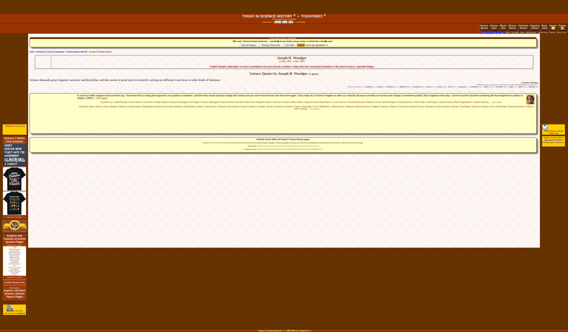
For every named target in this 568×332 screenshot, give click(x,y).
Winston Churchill (281, 102)
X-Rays (529, 106)
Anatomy (158, 106)
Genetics (252, 106)
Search (553, 25)
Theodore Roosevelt (271, 45)
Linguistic (462, 87)
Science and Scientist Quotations (220, 143)
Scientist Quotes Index (14, 282)
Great (439, 87)
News (523, 33)
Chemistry (122, 106)
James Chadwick (14, 254)
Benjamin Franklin (264, 102)
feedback (21, 313)
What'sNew (503, 26)
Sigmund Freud (310, 102)
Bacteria (178, 106)
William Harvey (14, 257)
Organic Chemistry (380, 106)
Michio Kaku (420, 102)
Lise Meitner (14, 269)
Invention (289, 106)
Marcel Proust (14, 256)
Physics (393, 106)
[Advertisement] (284, 6)
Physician (403, 106)
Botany (200, 106)
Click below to (14, 288)
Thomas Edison (227, 102)
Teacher (454, 106)
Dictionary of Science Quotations (50, 52)
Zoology (303, 109)
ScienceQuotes (484, 26)
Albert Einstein (121, 102)
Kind (450, 87)
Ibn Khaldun (14, 272)
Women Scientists (516, 106)
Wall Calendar (531, 33)
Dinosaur (222, 106)
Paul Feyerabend (14, 264)
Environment (233, 106)
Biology (113, 106)
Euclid (14, 274)
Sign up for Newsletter (553, 140)
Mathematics (325, 106)
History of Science (275, 106)
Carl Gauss (14, 262)
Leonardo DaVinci (405, 102)
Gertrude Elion (15, 251)
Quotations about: (86, 106)
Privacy (552, 33)
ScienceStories (513, 26)
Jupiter (297, 106)
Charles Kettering (481, 102)
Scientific (499, 87)
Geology (261, 106)
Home (507, 33)
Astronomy (168, 106)
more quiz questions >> (317, 45)
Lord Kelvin (148, 102)
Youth (295, 109)
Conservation (210, 106)
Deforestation (135, 106)
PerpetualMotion (535, 26)
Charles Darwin (161, 102)
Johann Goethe (445, 102)
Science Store (543, 33)
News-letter (545, 26)
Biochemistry (189, 106)
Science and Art (443, 106)
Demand (390, 87)
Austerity (368, 87)
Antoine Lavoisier (14, 267)
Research (430, 106)
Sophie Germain (14, 249)
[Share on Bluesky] (544, 129)
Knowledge (307, 106)
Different (403, 87)
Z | (318, 146)
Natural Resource (363, 106)
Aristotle (239, 102)
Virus (492, 106)
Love (315, 106)
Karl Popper (432, 102)
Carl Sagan (102, 98)
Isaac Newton (135, 102)
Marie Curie (249, 102)
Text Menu (515, 33)
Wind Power (501, 106)
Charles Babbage (15, 271)
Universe (475, 106)
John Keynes (14, 260)
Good (428, 87)
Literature (474, 87)
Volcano (484, 106)
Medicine (350, 106)
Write (520, 87)
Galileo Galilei (296, 102)
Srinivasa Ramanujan (179, 102)
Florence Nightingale (209, 102)
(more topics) (315, 109)
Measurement (338, 106)
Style (511, 87)
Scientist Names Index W (76, 52)
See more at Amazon (14, 217)
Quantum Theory (417, 106)
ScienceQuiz (494, 26)
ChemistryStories (523, 26)
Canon (379, 87)
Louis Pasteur (340, 102)
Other (486, 87)
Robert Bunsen (325, 102)
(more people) (497, 102)
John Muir (290, 45)
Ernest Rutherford (14, 252)
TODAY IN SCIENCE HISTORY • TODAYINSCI (284, 16)
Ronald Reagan (249, 45)
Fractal (243, 106)
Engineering (147, 106)
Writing (531, 87)
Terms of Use (561, 33)
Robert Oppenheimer (463, 102)
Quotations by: (107, 102)
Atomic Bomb (102, 106)
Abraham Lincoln (374, 102)
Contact (562, 25)
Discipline (417, 87)
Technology (465, 106)
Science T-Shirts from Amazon (14, 140)
